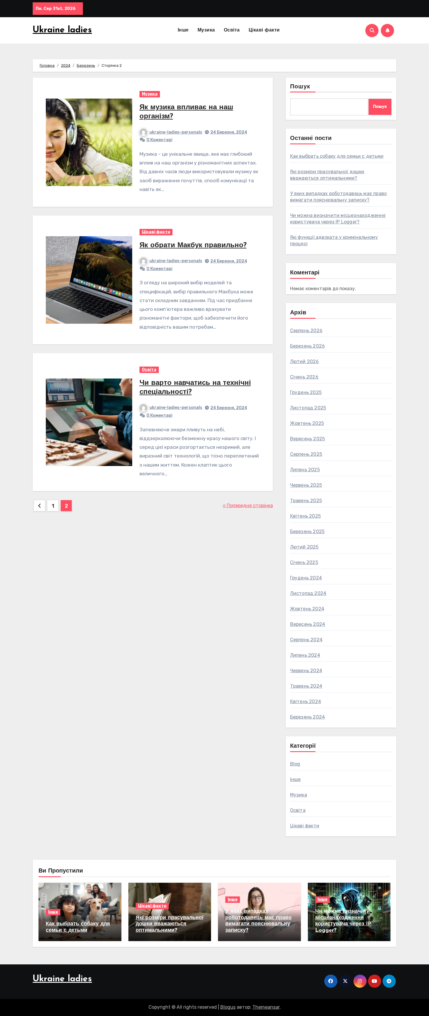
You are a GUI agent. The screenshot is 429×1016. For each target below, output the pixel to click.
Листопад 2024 (308, 593)
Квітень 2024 (305, 701)
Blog (295, 764)
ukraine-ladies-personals (175, 132)
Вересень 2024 (307, 624)
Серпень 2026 (306, 330)
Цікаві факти (264, 30)
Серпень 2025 (306, 454)
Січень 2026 (304, 377)
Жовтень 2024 (307, 609)
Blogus (228, 1007)
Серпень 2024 (306, 639)
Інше (183, 30)
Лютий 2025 (304, 547)
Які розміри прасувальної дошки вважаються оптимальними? (169, 924)
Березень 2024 (307, 717)
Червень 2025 (306, 485)
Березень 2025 (307, 531)
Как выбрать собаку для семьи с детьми (336, 156)
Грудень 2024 (306, 578)
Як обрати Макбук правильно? (193, 245)
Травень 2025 (306, 500)
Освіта (232, 30)
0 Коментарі (159, 139)
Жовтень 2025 (307, 423)
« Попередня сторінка (248, 505)
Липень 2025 (305, 469)
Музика (206, 30)
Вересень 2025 (307, 439)
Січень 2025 (304, 562)
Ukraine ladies (62, 30)
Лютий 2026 (304, 361)
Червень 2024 (306, 670)
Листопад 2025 (308, 408)
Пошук (300, 87)
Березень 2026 (307, 346)
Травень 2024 (306, 686)
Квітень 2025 (305, 516)
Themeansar (266, 1007)
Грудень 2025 (306, 392)
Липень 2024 (305, 655)
